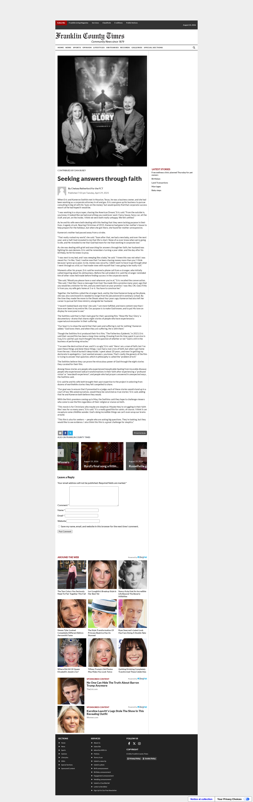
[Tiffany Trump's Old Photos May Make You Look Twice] (102, 652)
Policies (96, 754)
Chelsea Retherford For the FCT (87, 188)
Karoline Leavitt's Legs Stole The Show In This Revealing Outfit (115, 714)
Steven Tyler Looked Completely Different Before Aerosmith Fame (70, 633)
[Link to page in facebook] (65, 433)
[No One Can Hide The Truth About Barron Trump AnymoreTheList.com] (71, 691)
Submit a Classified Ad (102, 783)
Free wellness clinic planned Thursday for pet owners (172, 173)
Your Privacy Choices (229, 799)
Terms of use (98, 757)
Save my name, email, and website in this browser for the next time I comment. (100, 526)
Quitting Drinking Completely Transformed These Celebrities (132, 670)
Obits (63, 761)
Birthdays (156, 178)
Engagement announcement (104, 776)
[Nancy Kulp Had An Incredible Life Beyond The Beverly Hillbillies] (132, 574)
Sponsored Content (68, 768)
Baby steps (156, 190)
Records (125, 47)
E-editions (118, 23)
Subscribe (61, 23)
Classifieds (106, 23)
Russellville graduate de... (146, 466)
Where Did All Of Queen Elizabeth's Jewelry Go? (69, 670)
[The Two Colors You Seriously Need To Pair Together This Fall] (72, 574)
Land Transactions (160, 182)
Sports (77, 47)
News (68, 47)
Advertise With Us (100, 750)
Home (61, 47)
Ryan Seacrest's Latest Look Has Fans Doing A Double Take (132, 631)
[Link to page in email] (60, 433)
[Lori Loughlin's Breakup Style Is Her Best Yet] (102, 574)
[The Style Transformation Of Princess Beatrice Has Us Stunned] (102, 613)
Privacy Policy (134, 759)
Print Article (140, 433)
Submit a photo (99, 765)
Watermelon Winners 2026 (54, 464)
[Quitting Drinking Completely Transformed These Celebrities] (132, 652)
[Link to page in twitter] (70, 433)
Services (95, 23)
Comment (63, 505)
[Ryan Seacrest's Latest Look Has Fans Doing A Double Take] (132, 613)
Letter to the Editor (100, 787)
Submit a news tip (100, 761)
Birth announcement (101, 768)
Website (62, 521)
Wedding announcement (102, 779)
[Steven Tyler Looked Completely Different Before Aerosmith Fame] (72, 613)
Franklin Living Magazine (78, 23)
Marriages (156, 186)
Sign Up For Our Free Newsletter (105, 790)
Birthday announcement (102, 772)
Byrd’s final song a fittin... (101, 466)
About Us (97, 743)
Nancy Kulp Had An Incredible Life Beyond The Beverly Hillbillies (132, 594)
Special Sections (153, 47)
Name (61, 510)
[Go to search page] (194, 47)
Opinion (87, 47)
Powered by (132, 557)
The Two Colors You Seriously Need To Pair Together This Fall (72, 592)
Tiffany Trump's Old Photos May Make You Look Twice (100, 670)
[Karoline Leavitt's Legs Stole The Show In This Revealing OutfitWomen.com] (71, 719)
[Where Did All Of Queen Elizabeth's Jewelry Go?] (72, 652)
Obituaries (112, 47)
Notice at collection (201, 799)
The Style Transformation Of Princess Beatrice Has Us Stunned (101, 633)
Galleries (137, 47)
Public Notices (132, 23)
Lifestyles (99, 47)
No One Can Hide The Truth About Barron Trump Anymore (113, 685)
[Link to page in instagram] (139, 743)
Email (61, 515)
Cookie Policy (150, 759)
